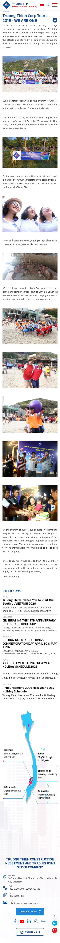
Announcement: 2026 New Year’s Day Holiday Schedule (28, 689)
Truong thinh (21, 3)
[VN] (42, 5)
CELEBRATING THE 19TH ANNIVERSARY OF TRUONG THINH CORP (29, 622)
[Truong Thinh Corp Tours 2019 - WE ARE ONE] (55, 20)
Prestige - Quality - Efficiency (24, 6)
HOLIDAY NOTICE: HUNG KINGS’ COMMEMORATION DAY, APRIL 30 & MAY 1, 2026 (29, 643)
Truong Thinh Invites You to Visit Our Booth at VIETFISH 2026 (28, 601)
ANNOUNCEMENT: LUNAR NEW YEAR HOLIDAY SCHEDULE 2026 (27, 664)
